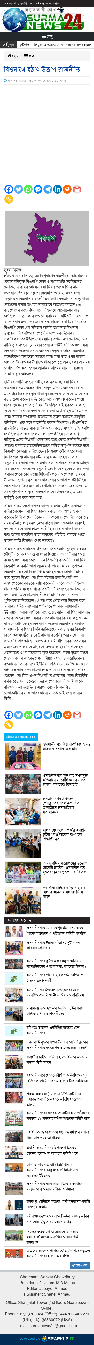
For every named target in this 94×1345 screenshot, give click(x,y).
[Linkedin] (57, 189)
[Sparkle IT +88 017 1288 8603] (58, 1338)
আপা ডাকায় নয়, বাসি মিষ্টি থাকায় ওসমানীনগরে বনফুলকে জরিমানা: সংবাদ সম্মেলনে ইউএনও (54, 1170)
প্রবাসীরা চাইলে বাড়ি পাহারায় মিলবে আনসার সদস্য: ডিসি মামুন (64, 892)
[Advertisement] (47, 134)
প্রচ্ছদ (32, 56)
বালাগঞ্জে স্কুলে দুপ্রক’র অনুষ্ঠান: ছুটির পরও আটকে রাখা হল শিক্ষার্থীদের (65, 835)
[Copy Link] (8, 199)
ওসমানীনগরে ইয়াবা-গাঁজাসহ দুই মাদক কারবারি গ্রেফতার (66, 746)
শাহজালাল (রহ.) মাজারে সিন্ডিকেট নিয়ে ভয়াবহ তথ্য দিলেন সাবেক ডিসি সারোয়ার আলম (54, 1099)
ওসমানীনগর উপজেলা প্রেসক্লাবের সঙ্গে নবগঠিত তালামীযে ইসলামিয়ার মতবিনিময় (61, 805)
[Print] (67, 189)
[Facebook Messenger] (38, 189)
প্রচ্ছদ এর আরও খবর (20, 737)
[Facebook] (8, 189)
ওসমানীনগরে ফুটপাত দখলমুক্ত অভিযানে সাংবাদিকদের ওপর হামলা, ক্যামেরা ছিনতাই (65, 780)
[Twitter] (18, 189)
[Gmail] (77, 189)
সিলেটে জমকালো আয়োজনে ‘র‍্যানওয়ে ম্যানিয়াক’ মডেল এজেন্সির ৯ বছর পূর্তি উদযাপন (52, 1237)
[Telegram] (47, 189)
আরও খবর (81, 1265)
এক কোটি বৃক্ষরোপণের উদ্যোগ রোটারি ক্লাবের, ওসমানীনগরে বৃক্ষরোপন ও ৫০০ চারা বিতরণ (65, 868)
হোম (15, 56)
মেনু (49, 36)
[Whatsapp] (28, 189)
